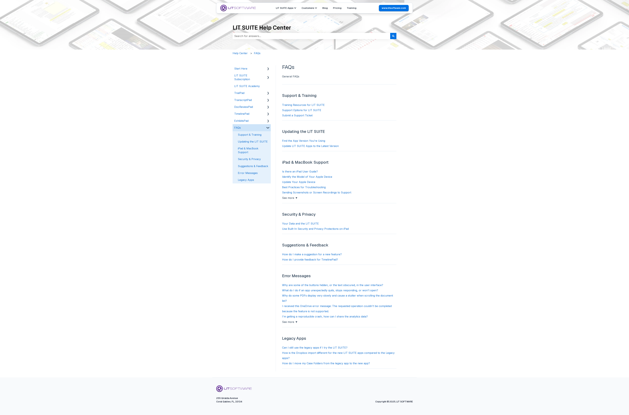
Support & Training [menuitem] (249, 134)
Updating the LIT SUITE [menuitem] (253, 141)
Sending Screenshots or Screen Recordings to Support (316, 192)
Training (351, 7)
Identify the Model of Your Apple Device (307, 176)
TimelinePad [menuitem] (241, 113)
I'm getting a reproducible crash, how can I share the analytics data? (325, 316)
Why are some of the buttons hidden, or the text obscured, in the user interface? (332, 285)
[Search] (393, 36)
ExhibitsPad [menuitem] (241, 120)
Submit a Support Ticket (297, 115)
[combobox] (311, 36)
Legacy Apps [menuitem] (246, 179)
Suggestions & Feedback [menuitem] (253, 166)
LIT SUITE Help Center (262, 27)
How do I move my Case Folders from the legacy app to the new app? (326, 363)
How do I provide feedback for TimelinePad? (310, 259)
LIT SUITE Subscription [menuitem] (242, 77)
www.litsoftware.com (394, 8)
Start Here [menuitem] (240, 68)
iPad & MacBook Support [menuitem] (248, 150)
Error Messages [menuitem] (248, 173)
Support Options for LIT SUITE (301, 110)
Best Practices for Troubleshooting (304, 187)
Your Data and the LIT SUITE (300, 223)
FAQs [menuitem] (237, 127)
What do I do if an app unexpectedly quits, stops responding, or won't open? (330, 290)
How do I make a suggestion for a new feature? (312, 254)
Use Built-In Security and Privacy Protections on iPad (315, 228)
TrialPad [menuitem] (239, 93)
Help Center (240, 53)
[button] (268, 68)
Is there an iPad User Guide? (300, 171)
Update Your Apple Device (298, 182)
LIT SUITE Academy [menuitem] (247, 86)
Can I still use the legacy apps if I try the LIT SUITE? (314, 347)
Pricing (337, 7)
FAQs (257, 53)
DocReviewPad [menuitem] (243, 106)
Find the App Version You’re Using (303, 140)
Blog (325, 7)
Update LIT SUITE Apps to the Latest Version (310, 146)
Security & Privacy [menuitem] (249, 159)
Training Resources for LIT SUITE (303, 105)
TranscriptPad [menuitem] (243, 100)
